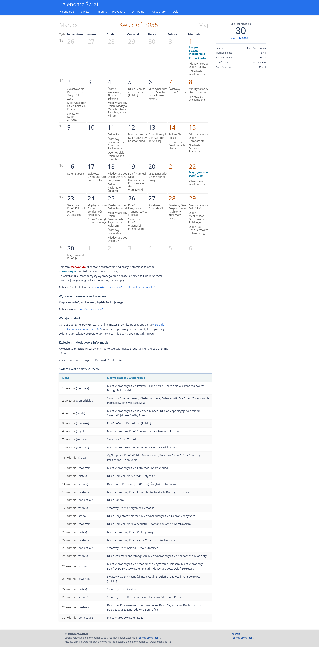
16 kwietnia (69, 500)
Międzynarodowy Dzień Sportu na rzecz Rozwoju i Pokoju (159, 93)
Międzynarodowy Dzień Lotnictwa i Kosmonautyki (139, 138)
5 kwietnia (68, 423)
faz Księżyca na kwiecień (107, 287)
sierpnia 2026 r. (240, 38)
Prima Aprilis (197, 58)
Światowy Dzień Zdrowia (178, 90)
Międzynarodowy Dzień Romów (199, 90)
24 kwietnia (69, 556)
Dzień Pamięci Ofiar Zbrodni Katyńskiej (157, 138)
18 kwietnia (69, 516)
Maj (203, 25)
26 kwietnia (69, 579)
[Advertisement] (241, 123)
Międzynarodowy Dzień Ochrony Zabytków (118, 177)
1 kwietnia (68, 388)
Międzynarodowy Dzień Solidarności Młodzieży (98, 210)
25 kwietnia (69, 566)
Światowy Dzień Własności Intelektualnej (136, 224)
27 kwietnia (69, 589)
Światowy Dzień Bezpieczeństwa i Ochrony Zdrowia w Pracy (179, 211)
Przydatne (118, 11)
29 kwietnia (69, 607)
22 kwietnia (69, 540)
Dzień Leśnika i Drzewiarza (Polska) (136, 92)
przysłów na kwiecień (90, 309)
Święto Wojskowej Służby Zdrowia (114, 93)
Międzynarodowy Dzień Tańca (199, 206)
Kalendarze (67, 11)
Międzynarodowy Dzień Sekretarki (118, 206)
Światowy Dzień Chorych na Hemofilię (97, 177)
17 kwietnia (69, 508)
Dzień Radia (115, 134)
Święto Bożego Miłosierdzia (197, 50)
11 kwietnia (69, 457)
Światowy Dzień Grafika (156, 206)
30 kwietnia (69, 617)
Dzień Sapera (75, 173)
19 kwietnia (69, 524)
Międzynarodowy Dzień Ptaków (199, 65)
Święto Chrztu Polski (177, 136)
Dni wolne (138, 11)
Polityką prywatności (149, 637)
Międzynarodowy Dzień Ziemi (200, 174)
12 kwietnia (69, 468)
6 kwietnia (68, 431)
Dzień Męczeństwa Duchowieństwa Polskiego (199, 217)
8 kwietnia (68, 447)
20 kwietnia (69, 532)
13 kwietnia (69, 476)
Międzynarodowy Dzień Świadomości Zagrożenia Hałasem (118, 219)
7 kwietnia (68, 439)
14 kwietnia (69, 484)
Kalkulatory (159, 11)
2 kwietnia (68, 400)
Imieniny (102, 11)
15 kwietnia (69, 492)
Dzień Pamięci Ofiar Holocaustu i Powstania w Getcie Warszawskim (137, 181)
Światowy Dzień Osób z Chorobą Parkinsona (116, 143)
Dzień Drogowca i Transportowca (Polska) (137, 210)
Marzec (69, 25)
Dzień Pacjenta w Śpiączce (114, 188)
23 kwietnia (69, 548)
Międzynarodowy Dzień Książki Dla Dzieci (78, 106)
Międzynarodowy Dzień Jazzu (78, 256)
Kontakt (236, 633)
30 (241, 30)
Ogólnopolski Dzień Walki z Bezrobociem (116, 156)
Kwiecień (131, 25)
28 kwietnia (69, 597)
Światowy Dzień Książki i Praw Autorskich (76, 210)
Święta (85, 11)
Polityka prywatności (243, 637)
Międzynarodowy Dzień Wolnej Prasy (159, 177)
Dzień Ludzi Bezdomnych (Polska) (177, 145)
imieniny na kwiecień (142, 287)
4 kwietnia (68, 413)
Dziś (175, 11)
